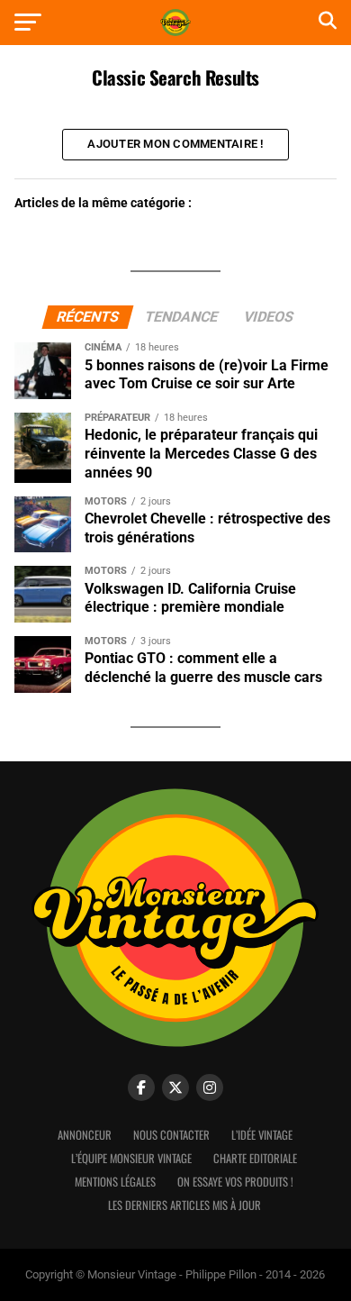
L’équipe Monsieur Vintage (131, 1158)
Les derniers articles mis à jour (184, 1205)
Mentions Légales (115, 1181)
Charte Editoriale (255, 1158)
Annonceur (85, 1134)
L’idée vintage (261, 1134)
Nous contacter (171, 1134)
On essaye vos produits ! (235, 1181)
